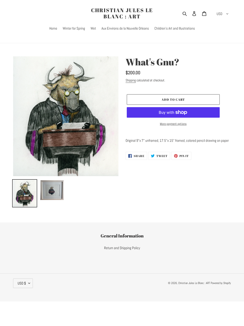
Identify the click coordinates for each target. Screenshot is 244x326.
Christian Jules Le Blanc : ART (122, 13)
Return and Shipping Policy (122, 248)
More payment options (173, 124)
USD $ (22, 283)
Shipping (131, 80)
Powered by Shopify (221, 283)
